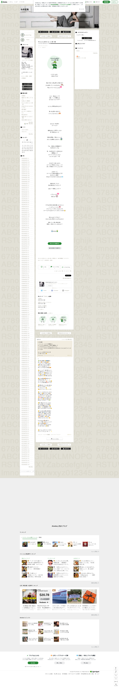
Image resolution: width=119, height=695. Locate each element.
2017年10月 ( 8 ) (25, 323)
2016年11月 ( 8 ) (25, 345)
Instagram (67, 290)
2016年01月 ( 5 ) (25, 362)
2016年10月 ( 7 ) (25, 347)
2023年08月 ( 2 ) (25, 195)
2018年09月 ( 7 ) (25, 302)
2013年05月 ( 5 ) (25, 406)
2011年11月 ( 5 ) (25, 437)
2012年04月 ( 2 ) (25, 428)
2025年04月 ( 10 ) (26, 162)
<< (24, 140)
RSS (79, 56)
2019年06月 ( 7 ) (25, 285)
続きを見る (30, 68)
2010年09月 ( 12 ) (25, 464)
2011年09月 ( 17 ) (25, 441)
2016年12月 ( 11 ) (25, 343)
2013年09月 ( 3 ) (25, 402)
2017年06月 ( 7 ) (25, 331)
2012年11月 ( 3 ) (25, 416)
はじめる (33, 663)
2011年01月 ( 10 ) (25, 456)
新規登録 (106, 2)
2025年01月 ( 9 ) (25, 168)
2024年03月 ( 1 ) (25, 183)
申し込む (86, 663)
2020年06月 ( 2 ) (25, 262)
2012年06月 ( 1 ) (25, 424)
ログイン (114, 2)
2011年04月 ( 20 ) (26, 451)
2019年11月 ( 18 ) (25, 275)
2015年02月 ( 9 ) (25, 381)
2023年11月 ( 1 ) (25, 189)
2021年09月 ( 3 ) (25, 233)
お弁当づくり (77, 558)
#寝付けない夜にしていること (44, 302)
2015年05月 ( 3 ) (25, 376)
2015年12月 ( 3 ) (25, 364)
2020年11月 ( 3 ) (25, 252)
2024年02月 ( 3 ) (25, 185)
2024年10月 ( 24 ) (26, 173)
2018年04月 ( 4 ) (25, 312)
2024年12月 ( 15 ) (25, 170)
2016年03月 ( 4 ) (25, 360)
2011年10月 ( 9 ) (25, 439)
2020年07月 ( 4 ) (25, 260)
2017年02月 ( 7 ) (25, 339)
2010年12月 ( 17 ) (25, 458)
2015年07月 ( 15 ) (25, 372)
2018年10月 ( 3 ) (25, 300)
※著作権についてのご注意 (81, 57)
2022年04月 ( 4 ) (25, 220)
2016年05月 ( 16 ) (25, 356)
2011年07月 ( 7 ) (25, 445)
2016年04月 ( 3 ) (25, 358)
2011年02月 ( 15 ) (25, 454)
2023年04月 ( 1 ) (25, 198)
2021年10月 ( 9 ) (25, 231)
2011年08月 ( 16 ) (25, 443)
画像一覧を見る (29, 123)
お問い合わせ (58, 673)
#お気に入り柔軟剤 (42, 305)
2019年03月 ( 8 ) (25, 291)
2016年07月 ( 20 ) (26, 352)
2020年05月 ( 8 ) (25, 264)
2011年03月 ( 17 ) (25, 453)
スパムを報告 (50, 673)
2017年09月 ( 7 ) (25, 325)
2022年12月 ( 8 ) (25, 206)
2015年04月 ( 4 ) (25, 377)
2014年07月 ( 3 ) (25, 395)
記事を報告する (67, 278)
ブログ (43, 47)
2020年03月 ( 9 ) (25, 268)
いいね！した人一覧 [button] (58, 271)
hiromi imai (40, 355)
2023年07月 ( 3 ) (25, 196)
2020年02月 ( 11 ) (25, 270)
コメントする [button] (56, 267)
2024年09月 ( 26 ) (26, 175)
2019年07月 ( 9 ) (25, 283)
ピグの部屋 (30, 60)
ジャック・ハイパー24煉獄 (44, 434)
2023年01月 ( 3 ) (25, 204)
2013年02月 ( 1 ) (25, 410)
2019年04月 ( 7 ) (25, 289)
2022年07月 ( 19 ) (25, 216)
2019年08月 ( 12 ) (25, 281)
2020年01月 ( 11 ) (25, 272)
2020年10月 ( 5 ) (25, 254)
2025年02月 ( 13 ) (26, 166)
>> (30, 140)
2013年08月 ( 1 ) (25, 404)
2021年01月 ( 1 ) (25, 248)
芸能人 (40, 537)
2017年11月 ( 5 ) (25, 322)
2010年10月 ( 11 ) (25, 462)
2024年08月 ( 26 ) (26, 177)
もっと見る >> (41, 309)
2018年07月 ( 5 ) (25, 306)
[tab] (29, 537)
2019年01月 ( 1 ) (25, 295)
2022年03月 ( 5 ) (25, 221)
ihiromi (77, 50)
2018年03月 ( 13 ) (26, 314)
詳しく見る (59, 663)
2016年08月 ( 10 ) (25, 351)
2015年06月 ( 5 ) (25, 374)
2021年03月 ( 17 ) (25, 245)
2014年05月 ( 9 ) (25, 399)
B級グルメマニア (26, 558)
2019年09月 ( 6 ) (25, 279)
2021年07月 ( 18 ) (25, 237)
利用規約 (65, 673)
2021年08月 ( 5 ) (25, 235)
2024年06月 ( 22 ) (26, 181)
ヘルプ (97, 673)
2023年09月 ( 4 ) (25, 193)
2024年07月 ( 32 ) (26, 179)
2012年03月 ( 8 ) (25, 429)
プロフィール (24, 60)
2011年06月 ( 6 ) (25, 447)
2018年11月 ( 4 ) (25, 298)
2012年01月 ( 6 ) (25, 433)
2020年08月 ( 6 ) (25, 258)
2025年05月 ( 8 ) (25, 160)
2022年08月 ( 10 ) (26, 214)
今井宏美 (26, 9)
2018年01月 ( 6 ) (25, 318)
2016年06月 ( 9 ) (25, 354)
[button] (116, 678)
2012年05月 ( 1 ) (25, 426)
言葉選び (40, 298)
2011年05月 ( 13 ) (25, 449)
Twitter (44, 290)
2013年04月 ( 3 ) (25, 408)
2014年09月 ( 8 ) (25, 391)
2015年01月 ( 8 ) (25, 383)
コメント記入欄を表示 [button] (67, 339)
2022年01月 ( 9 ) (25, 225)
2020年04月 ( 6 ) (25, 266)
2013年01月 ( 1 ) (25, 412)
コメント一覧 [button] (68, 271)
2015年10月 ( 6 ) (25, 366)
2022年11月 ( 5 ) (25, 208)
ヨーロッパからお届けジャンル (29, 537)
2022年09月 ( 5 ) (25, 212)
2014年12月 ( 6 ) (25, 385)
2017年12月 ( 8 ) (25, 320)
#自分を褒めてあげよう (27, 119)
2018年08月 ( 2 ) (25, 304)
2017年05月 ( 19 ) (25, 333)
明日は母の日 (24, 114)
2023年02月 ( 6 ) (25, 202)
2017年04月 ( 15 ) (25, 335)
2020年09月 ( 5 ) (25, 256)
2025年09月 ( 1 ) (25, 158)
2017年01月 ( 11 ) (25, 341)
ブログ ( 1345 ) (25, 129)
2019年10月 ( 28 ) (25, 277)
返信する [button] (69, 355)
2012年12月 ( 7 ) (25, 414)
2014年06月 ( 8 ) (25, 397)
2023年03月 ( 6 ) (25, 200)
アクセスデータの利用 (75, 673)
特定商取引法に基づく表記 (88, 673)
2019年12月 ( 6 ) (25, 273)
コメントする (55, 439)
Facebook (56, 290)
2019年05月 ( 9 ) (25, 287)
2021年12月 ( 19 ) (25, 227)
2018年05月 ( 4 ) (25, 310)
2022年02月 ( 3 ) (25, 223)
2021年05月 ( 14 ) (25, 241)
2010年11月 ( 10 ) (25, 460)
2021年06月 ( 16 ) (25, 239)
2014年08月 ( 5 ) (25, 393)
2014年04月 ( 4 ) (25, 400)
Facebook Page (27, 35)
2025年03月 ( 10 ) (26, 164)
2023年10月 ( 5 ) (25, 191)
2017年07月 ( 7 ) (25, 329)
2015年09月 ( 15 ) (25, 368)
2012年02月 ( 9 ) (25, 431)
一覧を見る (95, 53)
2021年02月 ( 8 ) (25, 247)
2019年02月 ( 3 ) (25, 293)
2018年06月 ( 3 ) (25, 308)
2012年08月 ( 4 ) (25, 420)
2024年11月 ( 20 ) (25, 171)
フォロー (50, 285)
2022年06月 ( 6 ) (25, 218)
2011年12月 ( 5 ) (25, 435)
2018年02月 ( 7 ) (25, 316)
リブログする (67, 267)
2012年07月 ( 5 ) (25, 422)
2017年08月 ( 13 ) (25, 327)
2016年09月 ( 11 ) (25, 349)
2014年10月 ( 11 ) (25, 389)
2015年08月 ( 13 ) (25, 370)
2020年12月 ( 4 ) (25, 250)
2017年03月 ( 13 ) (26, 337)
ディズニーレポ (51, 558)
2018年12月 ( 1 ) (25, 297)
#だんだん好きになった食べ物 (47, 42)
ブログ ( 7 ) (24, 131)
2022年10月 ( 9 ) (25, 210)
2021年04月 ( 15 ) (25, 243)
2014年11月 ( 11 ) (25, 387)
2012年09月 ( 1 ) (25, 418)
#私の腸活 (24, 109)
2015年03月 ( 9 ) (25, 379)
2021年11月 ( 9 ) (25, 229)
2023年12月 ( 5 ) (25, 187)
